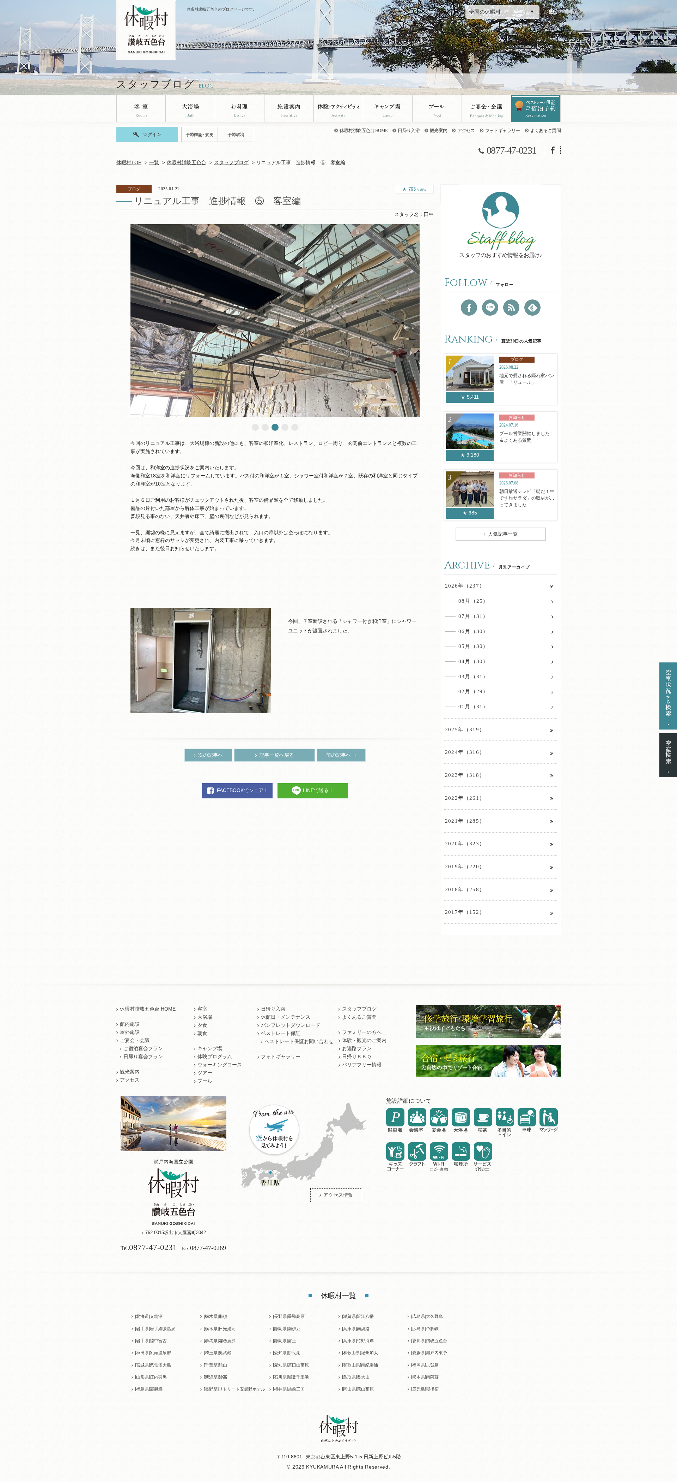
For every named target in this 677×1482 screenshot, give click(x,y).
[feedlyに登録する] (532, 307)
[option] (275, 320)
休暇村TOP (128, 162)
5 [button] (294, 427)
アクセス (466, 130)
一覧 (154, 162)
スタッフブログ (231, 162)
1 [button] (255, 427)
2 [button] (265, 427)
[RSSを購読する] (511, 307)
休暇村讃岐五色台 (186, 162)
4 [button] (284, 427)
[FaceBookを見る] (469, 307)
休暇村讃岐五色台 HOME (364, 130)
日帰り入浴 (409, 130)
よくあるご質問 (545, 130)
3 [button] (275, 427)
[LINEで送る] (490, 307)
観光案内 (438, 130)
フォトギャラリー (502, 130)
